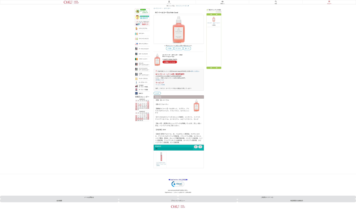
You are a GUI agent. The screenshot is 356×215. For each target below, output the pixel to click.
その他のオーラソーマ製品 (142, 86)
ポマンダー (142, 33)
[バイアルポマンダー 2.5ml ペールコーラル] (161, 160)
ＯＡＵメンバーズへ (181, 6)
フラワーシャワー (142, 58)
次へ (186, 48)
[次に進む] (217, 14)
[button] (178, 184)
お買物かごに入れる (169, 62)
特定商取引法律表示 (296, 201)
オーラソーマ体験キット (142, 23)
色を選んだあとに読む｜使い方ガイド (142, 17)
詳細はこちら (160, 80)
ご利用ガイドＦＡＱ (267, 197)
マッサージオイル (142, 78)
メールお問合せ (89, 197)
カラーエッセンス (142, 53)
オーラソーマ (157, 8)
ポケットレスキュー (142, 43)
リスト (179, 48)
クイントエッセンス (142, 38)
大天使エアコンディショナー (142, 74)
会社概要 (59, 201)
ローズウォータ (142, 82)
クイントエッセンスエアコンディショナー (142, 69)
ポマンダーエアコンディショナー (142, 64)
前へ (170, 48)
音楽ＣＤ (142, 93)
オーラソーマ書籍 (142, 89)
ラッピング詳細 (160, 84)
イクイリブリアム (142, 28)
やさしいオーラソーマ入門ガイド (142, 11)
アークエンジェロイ (142, 48)
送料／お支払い (195, 71)
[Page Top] (352, 205)
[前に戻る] (210, 14)
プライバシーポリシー (178, 201)
